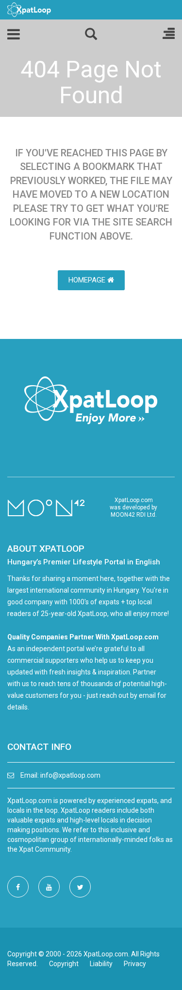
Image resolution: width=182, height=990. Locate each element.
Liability (101, 964)
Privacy (135, 964)
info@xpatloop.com (70, 775)
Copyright (64, 964)
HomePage (87, 280)
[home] (29, 9)
